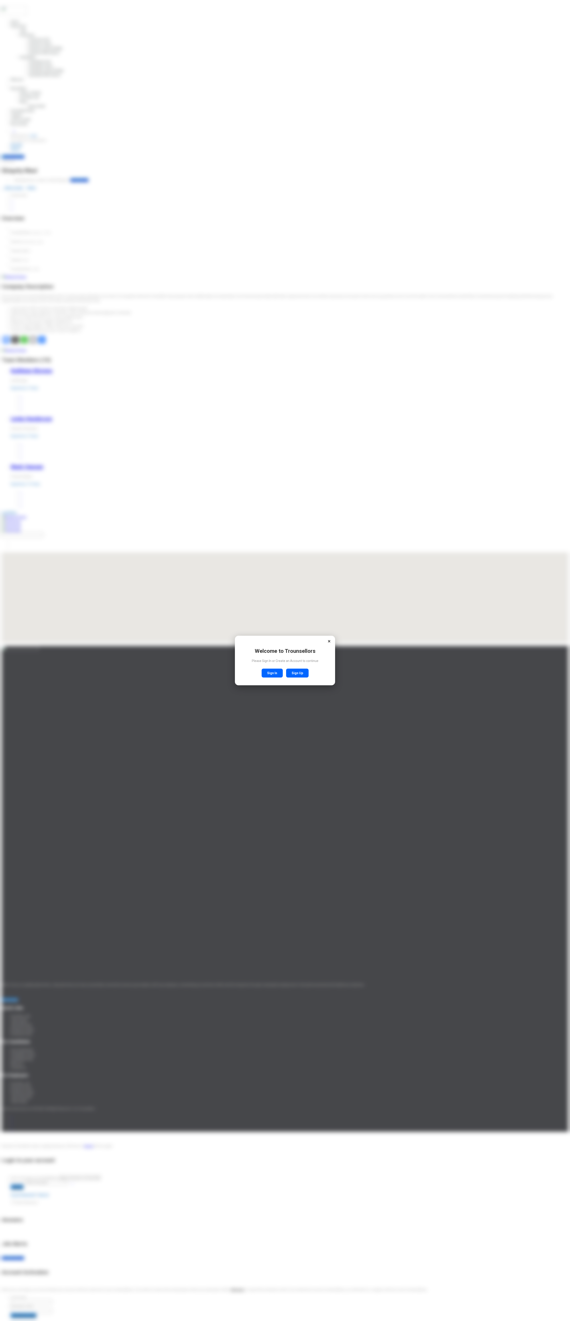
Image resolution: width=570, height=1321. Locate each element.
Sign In (272, 673)
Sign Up (297, 673)
